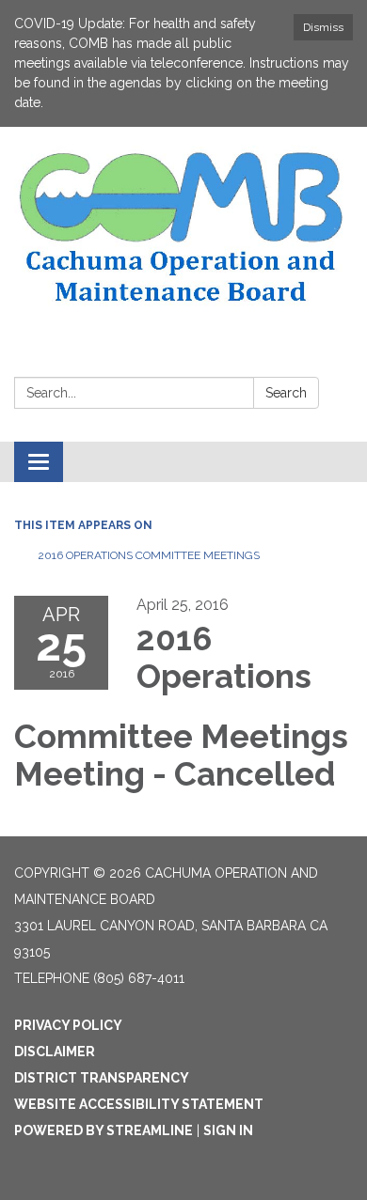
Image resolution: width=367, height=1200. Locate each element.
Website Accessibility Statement (138, 1104)
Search (286, 392)
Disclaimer (54, 1051)
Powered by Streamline (103, 1130)
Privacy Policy (68, 1025)
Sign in (228, 1130)
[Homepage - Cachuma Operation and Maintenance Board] (183, 228)
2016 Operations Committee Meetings (149, 555)
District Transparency (101, 1077)
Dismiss (323, 27)
